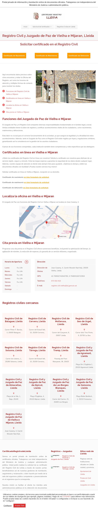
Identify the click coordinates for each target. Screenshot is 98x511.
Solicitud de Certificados (41, 27)
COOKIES (67, 497)
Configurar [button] (8, 506)
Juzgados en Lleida (87, 485)
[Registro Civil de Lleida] (49, 16)
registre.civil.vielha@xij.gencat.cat (64, 286)
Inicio (25, 27)
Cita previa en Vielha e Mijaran (17, 112)
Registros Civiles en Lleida (66, 27)
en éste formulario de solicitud (36, 177)
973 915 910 (56, 281)
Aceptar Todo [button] (19, 505)
